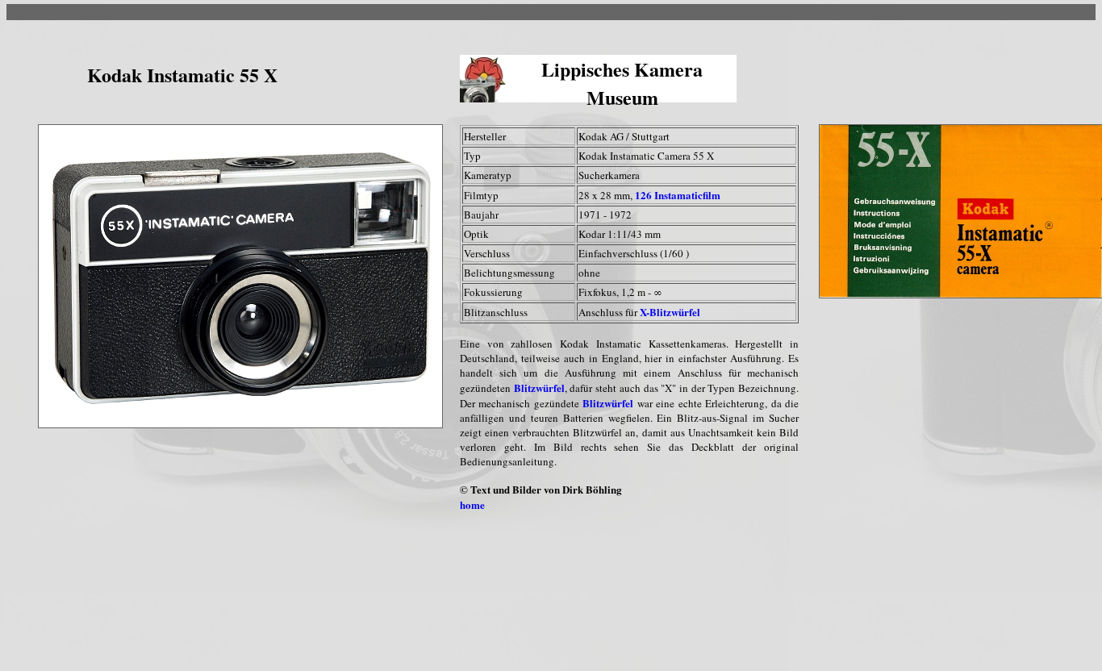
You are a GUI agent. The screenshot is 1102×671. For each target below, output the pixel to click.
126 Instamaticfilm (677, 194)
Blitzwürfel (539, 387)
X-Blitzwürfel (670, 311)
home (472, 504)
